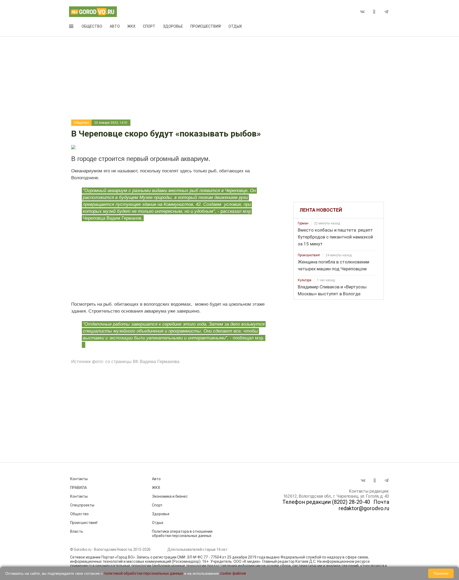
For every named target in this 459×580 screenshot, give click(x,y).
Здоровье (173, 26)
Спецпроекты (82, 505)
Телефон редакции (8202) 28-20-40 (326, 502)
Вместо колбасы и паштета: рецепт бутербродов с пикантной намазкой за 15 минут (335, 236)
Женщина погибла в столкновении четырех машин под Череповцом (333, 265)
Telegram (386, 12)
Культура (304, 280)
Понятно (441, 573)
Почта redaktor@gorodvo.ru (364, 505)
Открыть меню (71, 27)
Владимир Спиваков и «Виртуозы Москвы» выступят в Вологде (332, 290)
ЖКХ (131, 26)
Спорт (149, 26)
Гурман (303, 223)
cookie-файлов (233, 573)
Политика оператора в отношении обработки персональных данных (182, 533)
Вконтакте (362, 12)
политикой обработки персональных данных (143, 573)
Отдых (235, 26)
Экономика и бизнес (170, 496)
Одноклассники (374, 12)
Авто (115, 26)
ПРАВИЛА (78, 487)
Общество (92, 26)
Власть (76, 531)
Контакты (79, 479)
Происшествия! (205, 26)
